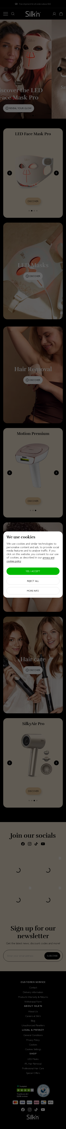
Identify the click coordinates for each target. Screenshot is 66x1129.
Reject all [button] (33, 581)
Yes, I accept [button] (33, 571)
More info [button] (33, 590)
